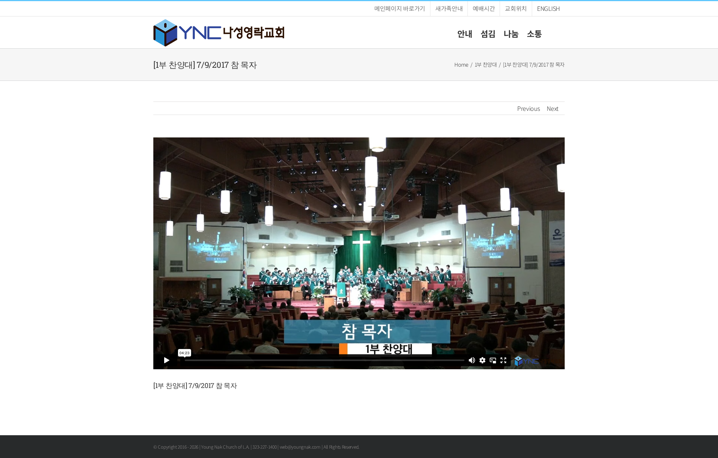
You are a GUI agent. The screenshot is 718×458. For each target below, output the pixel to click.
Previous (528, 108)
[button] (553, 32)
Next (553, 108)
